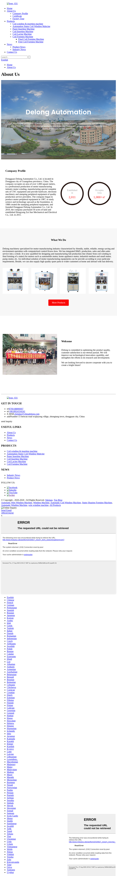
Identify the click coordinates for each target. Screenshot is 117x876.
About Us (11, 11)
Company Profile (20, 13)
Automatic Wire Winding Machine (16, 502)
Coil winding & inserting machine (28, 24)
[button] (58, 303)
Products (11, 21)
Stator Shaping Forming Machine (97, 502)
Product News (19, 47)
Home (9, 8)
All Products (55, 505)
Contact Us (12, 52)
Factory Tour (18, 18)
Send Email (6, 510)
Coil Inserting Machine (23, 31)
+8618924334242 (17, 411)
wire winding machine (38, 505)
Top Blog (58, 500)
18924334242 (7, 513)
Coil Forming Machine (23, 36)
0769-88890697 (16, 409)
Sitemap (49, 500)
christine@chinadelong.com (26, 414)
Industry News (19, 49)
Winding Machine (41, 502)
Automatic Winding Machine (14, 505)
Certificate (17, 16)
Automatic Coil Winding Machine (65, 502)
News (9, 44)
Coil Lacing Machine (22, 34)
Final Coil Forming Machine (31, 39)
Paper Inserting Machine (24, 29)
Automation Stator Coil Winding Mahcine (31, 26)
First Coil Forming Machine (30, 42)
